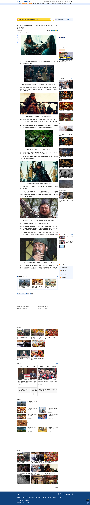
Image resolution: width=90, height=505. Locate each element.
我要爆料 (54, 497)
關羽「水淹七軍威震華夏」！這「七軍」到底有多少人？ (51, 474)
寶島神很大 (62, 1)
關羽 (30, 57)
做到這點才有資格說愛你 (43, 306)
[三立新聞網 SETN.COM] (18, 4)
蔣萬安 (21, 366)
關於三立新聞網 (24, 497)
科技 (70, 3)
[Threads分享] (18, 38)
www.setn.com (26, 502)
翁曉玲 (47, 366)
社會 (45, 3)
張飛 (25, 57)
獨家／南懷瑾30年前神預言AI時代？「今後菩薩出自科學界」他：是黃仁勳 (37, 462)
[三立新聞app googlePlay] (27, 500)
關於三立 (18, 497)
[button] (69, 1)
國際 (55, 3)
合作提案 (44, 497)
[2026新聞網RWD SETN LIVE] (29, 1)
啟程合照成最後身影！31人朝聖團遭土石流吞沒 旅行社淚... (66, 189)
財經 (62, 3)
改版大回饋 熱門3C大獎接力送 (23, 304)
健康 (53, 3)
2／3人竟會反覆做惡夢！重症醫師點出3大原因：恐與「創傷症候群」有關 (23, 486)
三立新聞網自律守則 (37, 497)
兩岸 (58, 3)
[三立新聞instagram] (64, 494)
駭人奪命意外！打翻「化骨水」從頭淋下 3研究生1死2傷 (37, 338)
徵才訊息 (59, 497)
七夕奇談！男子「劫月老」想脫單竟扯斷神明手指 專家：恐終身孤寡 (51, 486)
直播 (41, 3)
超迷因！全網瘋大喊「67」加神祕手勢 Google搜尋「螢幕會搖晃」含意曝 (37, 474)
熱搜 (38, 3)
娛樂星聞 (46, 1)
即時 (20, 3)
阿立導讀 (58, 1)
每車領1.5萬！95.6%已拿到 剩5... (24, 306)
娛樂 (48, 3)
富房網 (67, 1)
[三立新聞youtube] (58, 494)
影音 (36, 3)
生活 (50, 3)
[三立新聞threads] (72, 494)
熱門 (33, 3)
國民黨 (41, 366)
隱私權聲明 (31, 497)
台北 (27, 366)
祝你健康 (54, 1)
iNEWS (50, 1)
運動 (60, 3)
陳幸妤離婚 (30, 3)
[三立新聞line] (66, 494)
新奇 (67, 3)
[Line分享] (18, 35)
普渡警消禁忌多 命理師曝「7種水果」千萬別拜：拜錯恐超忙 (51, 462)
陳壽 (31, 262)
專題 (65, 3)
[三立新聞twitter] (69, 494)
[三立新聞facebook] (61, 494)
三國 (38, 57)
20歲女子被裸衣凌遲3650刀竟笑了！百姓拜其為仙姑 (37, 486)
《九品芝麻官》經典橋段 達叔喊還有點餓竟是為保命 (23, 474)
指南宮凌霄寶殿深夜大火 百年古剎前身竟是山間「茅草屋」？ (23, 462)
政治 (43, 3)
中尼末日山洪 (24, 3)
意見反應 (49, 497)
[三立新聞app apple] (20, 500)
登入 (72, 1)
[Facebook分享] (18, 33)
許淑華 (33, 366)
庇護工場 (54, 366)
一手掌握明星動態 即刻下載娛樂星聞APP (46, 304)
